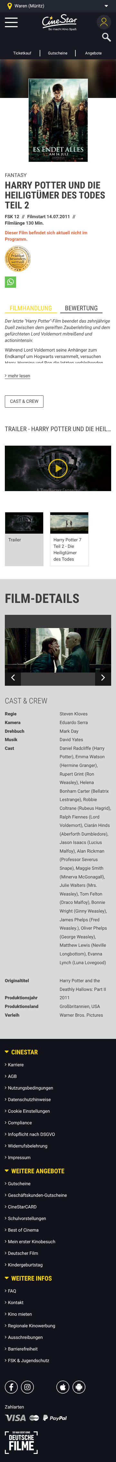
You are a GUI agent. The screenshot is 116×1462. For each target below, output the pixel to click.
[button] (10, 282)
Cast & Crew (24, 401)
